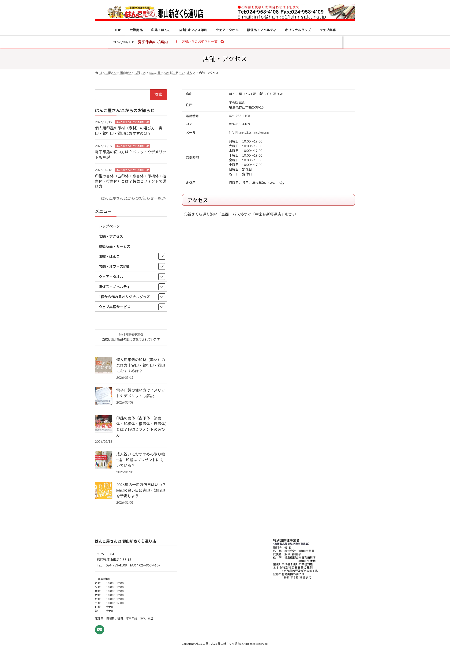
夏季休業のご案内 (153, 42)
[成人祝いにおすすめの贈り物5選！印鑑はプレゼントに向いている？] (103, 460)
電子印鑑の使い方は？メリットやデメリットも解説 (140, 393)
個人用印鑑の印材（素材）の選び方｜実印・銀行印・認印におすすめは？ (140, 365)
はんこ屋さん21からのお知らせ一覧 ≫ (133, 198)
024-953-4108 (239, 116)
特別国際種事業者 (131, 334)
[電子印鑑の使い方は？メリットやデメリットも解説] (103, 396)
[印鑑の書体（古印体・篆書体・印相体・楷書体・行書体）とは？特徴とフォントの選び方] (103, 424)
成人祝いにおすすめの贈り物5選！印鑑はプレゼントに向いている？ (140, 460)
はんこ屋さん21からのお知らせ (132, 121)
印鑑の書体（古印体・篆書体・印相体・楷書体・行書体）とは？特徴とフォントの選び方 (130, 180)
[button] (199, 41)
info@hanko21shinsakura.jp (249, 132)
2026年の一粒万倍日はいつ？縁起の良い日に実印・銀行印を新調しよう (141, 490)
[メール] (99, 629)
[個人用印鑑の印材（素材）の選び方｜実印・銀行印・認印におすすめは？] (103, 366)
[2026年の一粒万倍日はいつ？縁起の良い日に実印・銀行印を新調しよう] (103, 491)
